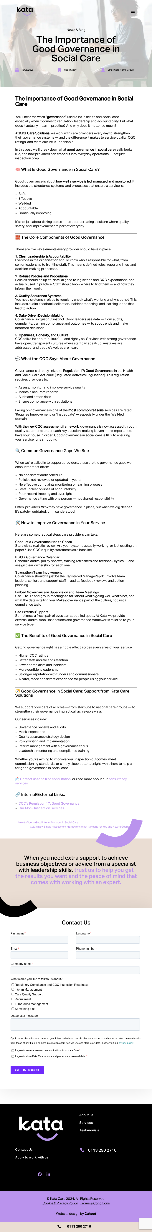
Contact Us (24, 1149)
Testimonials (89, 1130)
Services (86, 1123)
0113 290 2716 (102, 1150)
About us (86, 1115)
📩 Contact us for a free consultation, (43, 779)
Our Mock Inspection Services (41, 808)
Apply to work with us (31, 1157)
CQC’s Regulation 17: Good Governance (49, 803)
